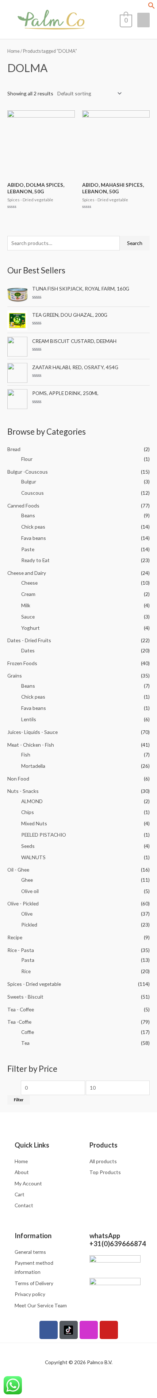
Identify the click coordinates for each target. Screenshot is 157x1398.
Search (134, 243)
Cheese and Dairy (26, 573)
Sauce (28, 616)
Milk (25, 605)
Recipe (14, 937)
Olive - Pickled (23, 903)
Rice (26, 971)
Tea (25, 1043)
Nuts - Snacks (23, 791)
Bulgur (28, 481)
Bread (13, 449)
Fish (25, 754)
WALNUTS (33, 857)
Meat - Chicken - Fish (30, 745)
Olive (26, 914)
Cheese (29, 583)
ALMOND (32, 801)
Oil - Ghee (18, 869)
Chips (27, 812)
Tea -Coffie (19, 1022)
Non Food (18, 778)
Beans (28, 515)
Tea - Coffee (20, 1009)
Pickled (29, 924)
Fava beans (33, 538)
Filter (18, 1099)
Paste (27, 549)
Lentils (28, 719)
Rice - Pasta (20, 950)
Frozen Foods (22, 663)
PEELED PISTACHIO (43, 835)
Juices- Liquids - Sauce (32, 732)
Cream (28, 594)
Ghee (27, 880)
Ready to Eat (35, 560)
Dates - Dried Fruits (29, 640)
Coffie (27, 1032)
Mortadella (33, 766)
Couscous (32, 493)
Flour (26, 459)
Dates (28, 650)
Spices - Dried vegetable (34, 984)
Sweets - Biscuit (25, 997)
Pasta (27, 960)
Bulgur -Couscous (27, 472)
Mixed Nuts (34, 823)
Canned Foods (23, 505)
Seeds (28, 846)
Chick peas (33, 527)
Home (13, 51)
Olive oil (30, 891)
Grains (14, 675)
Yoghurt (30, 628)
